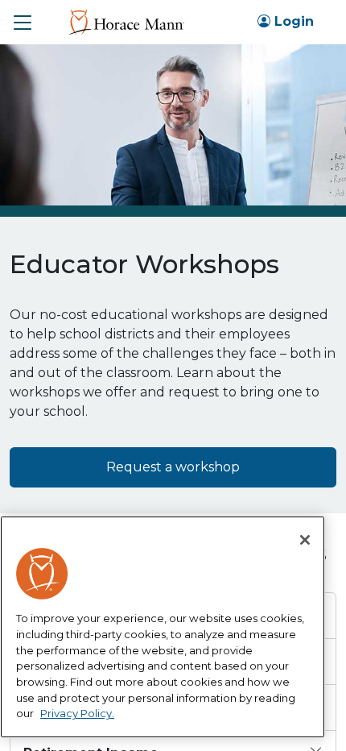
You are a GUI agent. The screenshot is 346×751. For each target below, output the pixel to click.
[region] (162, 627)
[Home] (126, 21)
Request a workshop (173, 467)
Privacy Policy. (77, 713)
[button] (22, 22)
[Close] (305, 540)
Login (292, 21)
